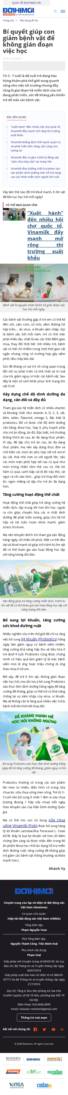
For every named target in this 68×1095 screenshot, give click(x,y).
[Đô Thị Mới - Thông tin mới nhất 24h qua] (18, 11)
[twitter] (44, 1029)
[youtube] (53, 1029)
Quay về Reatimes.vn (26, 3)
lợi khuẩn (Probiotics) (39, 639)
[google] (62, 1029)
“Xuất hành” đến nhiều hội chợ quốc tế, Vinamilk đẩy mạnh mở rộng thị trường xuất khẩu (45, 235)
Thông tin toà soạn (34, 1017)
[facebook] (35, 1029)
